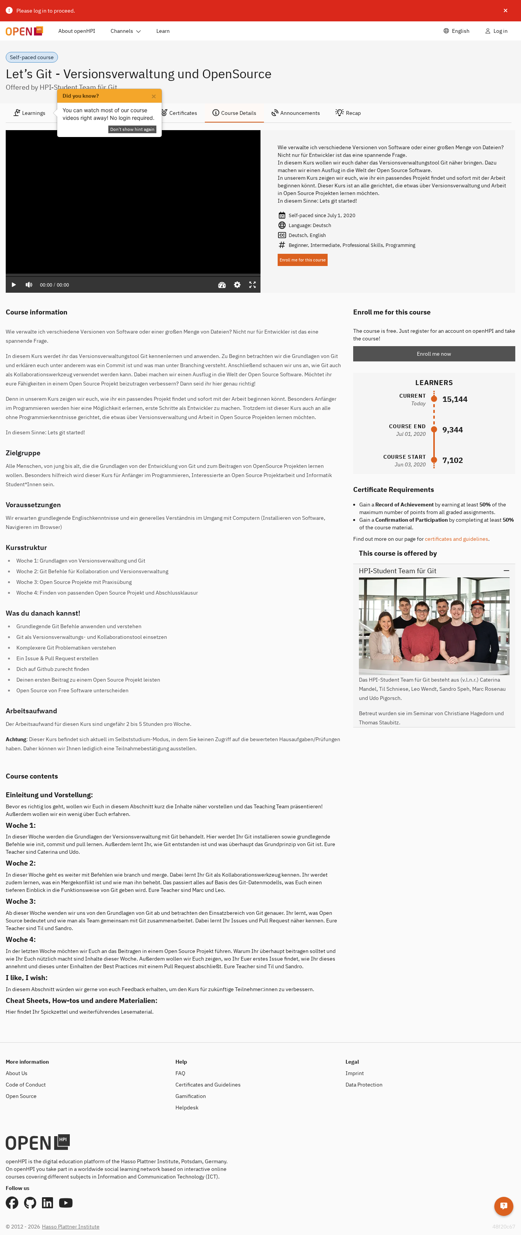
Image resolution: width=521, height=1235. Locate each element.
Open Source (21, 1096)
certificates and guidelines (456, 538)
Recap (353, 113)
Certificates (183, 113)
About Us (16, 1073)
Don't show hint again (132, 129)
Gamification (190, 1096)
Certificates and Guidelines (208, 1084)
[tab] (29, 113)
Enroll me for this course (303, 260)
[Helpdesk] (503, 1206)
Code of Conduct (26, 1084)
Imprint (355, 1073)
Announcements (300, 113)
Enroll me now (434, 353)
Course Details (238, 113)
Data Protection (364, 1084)
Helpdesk (186, 1107)
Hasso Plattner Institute (71, 1226)
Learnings (33, 113)
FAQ (180, 1073)
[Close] (505, 11)
